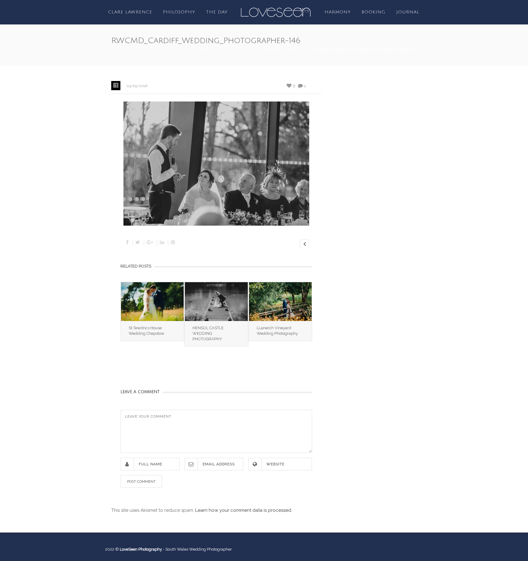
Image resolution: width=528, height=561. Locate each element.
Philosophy (179, 12)
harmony (337, 12)
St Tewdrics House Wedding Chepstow (146, 331)
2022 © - (135, 549)
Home (185, 49)
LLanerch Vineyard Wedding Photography (277, 331)
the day (217, 12)
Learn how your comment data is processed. (243, 510)
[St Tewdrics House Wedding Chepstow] (152, 301)
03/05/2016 (137, 86)
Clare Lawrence (130, 12)
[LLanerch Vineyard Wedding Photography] (280, 301)
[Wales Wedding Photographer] (275, 12)
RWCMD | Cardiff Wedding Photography (267, 49)
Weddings (207, 49)
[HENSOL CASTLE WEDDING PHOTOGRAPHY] (216, 301)
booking (373, 12)
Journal (408, 12)
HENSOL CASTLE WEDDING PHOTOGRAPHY (208, 333)
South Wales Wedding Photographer (198, 549)
